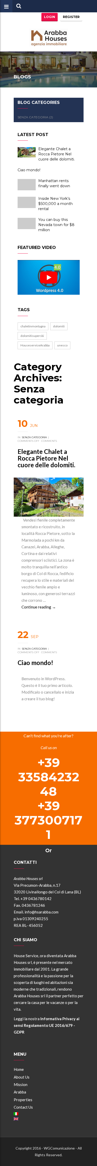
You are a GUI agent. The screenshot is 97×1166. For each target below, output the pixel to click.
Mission (20, 1084)
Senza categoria (34, 437)
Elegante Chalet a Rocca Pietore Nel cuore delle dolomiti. (46, 458)
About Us (21, 1077)
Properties (23, 1099)
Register (71, 17)
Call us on (49, 747)
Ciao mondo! (35, 662)
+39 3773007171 (48, 820)
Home (19, 1069)
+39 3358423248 (48, 777)
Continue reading (38, 607)
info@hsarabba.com (41, 912)
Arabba (20, 1092)
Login (49, 17)
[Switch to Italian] (49, 1113)
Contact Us (23, 1107)
